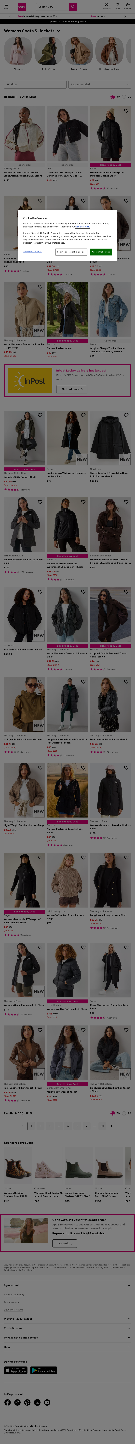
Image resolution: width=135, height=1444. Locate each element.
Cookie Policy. (82, 226)
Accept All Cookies (101, 252)
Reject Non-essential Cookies (71, 252)
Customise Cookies (32, 251)
